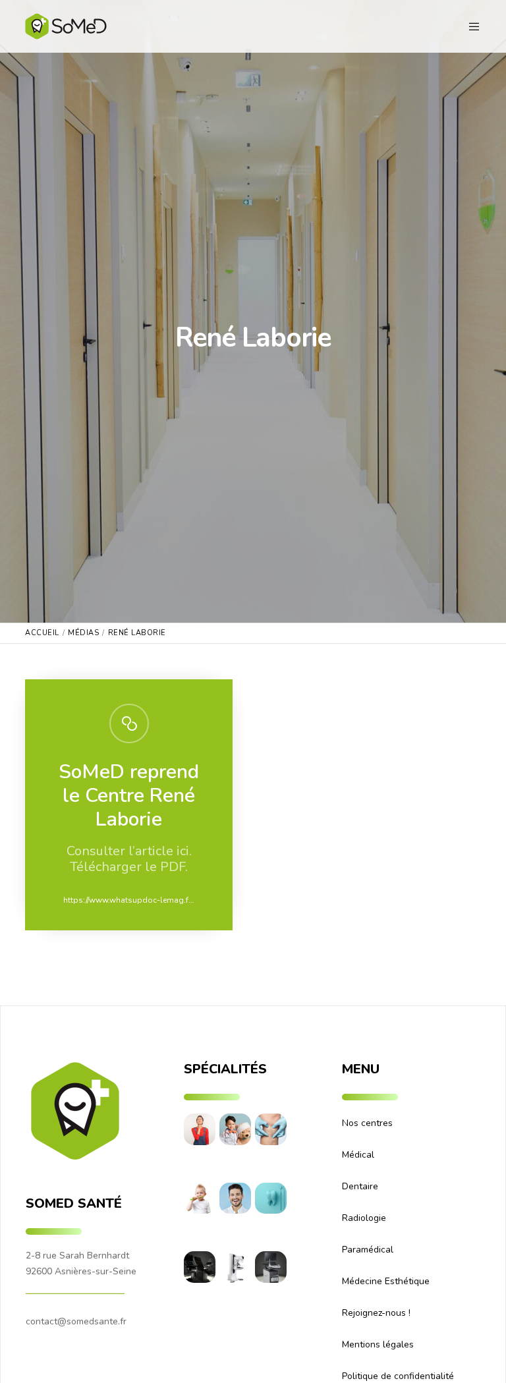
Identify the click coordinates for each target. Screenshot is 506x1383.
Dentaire (360, 1186)
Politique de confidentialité (398, 1376)
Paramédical (367, 1249)
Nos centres (367, 1123)
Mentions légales (378, 1344)
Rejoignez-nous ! (376, 1313)
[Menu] (469, 26)
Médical (358, 1154)
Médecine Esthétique (386, 1281)
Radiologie (364, 1218)
